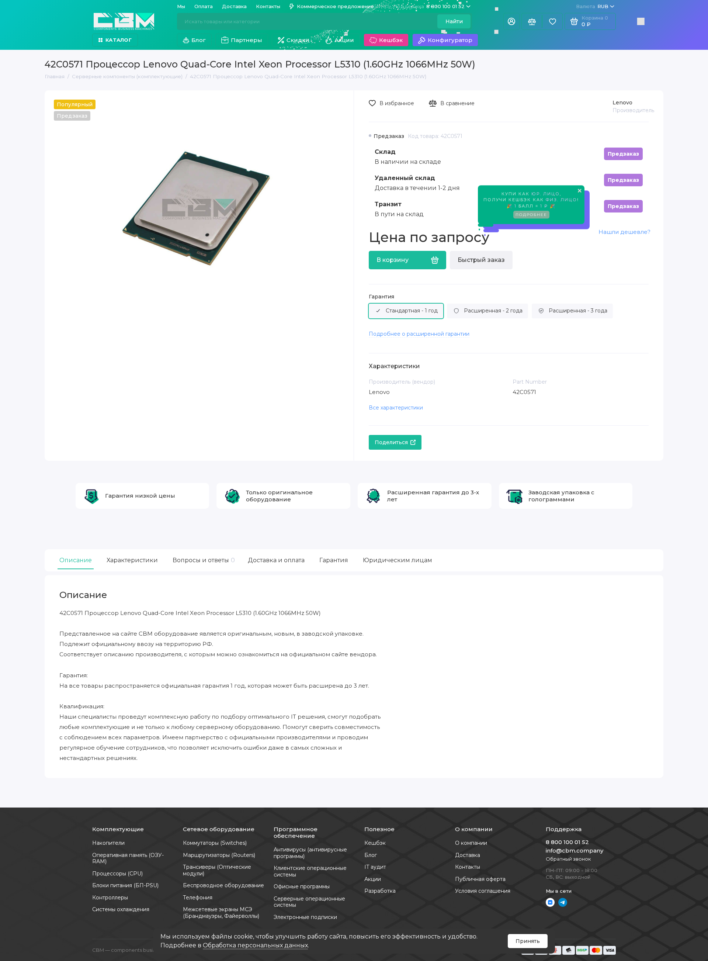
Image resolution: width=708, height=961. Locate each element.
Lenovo (622, 102)
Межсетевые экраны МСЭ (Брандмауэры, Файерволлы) (221, 912)
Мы (181, 6)
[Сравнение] (532, 21)
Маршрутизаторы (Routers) (219, 855)
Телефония (197, 897)
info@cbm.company (574, 850)
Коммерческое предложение (335, 6)
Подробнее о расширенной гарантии (419, 334)
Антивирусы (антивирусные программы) (310, 853)
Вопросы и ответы (203, 560)
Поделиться (391, 442)
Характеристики (132, 560)
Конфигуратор (450, 40)
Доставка (234, 6)
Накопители (108, 843)
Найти (454, 21)
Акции (344, 40)
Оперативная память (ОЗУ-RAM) (128, 858)
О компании (471, 843)
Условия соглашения (482, 891)
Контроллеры (110, 897)
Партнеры (246, 40)
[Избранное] (552, 21)
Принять (528, 941)
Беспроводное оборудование (223, 885)
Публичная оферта (480, 879)
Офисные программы (302, 886)
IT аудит (375, 867)
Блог (198, 40)
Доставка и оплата (276, 560)
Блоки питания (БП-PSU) (125, 885)
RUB (592, 6)
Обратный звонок (568, 859)
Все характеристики (396, 407)
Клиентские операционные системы (310, 871)
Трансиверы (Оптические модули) (217, 870)
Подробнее (531, 216)
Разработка (380, 891)
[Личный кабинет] (511, 21)
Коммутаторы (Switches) (215, 843)
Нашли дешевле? (624, 231)
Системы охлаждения (120, 909)
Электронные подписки (305, 917)
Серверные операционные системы (309, 902)
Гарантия (381, 297)
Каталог (118, 40)
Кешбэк (391, 40)
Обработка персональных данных (255, 945)
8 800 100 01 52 (429, 6)
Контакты (268, 6)
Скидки (298, 40)
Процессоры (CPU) (117, 873)
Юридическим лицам (397, 560)
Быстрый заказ (481, 259)
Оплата (203, 6)
